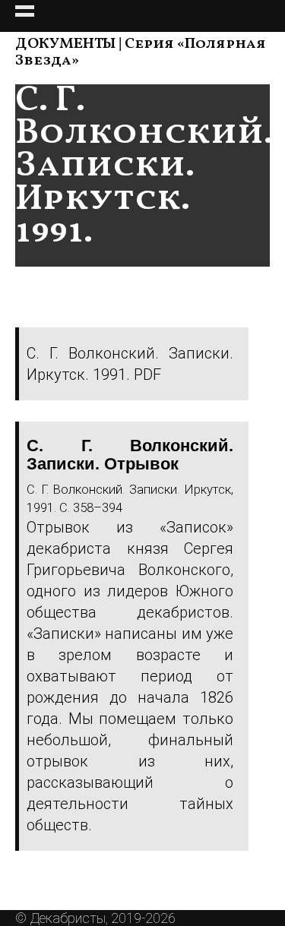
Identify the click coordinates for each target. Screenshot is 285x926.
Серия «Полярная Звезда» (140, 52)
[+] (142, 16)
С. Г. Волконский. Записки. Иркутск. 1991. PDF (130, 364)
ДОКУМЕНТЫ (65, 44)
